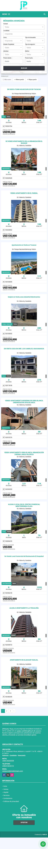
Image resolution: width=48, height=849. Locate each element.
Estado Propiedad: (8, 44)
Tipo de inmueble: (30, 37)
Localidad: (6, 30)
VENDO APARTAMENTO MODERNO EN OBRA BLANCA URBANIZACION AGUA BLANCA (24, 401)
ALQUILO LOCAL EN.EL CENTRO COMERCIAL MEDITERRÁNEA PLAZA (24, 505)
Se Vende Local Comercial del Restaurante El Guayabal (24, 556)
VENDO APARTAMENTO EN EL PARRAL (24, 193)
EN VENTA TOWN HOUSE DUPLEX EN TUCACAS (24, 89)
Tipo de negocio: (30, 44)
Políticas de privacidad (11, 801)
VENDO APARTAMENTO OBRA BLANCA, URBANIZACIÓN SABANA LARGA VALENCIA (24, 453)
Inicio (5, 786)
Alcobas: (5, 51)
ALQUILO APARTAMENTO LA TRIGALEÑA (24, 608)
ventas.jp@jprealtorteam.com (12, 771)
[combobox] (24, 27)
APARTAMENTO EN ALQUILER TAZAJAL (24, 660)
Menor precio (20, 79)
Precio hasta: (29, 58)
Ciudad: (5, 24)
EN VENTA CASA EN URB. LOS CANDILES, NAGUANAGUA (24, 349)
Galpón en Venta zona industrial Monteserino (24, 297)
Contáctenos (7, 798)
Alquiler (5, 792)
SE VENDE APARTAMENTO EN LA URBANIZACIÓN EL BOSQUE (24, 142)
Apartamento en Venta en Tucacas (24, 245)
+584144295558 (8, 761)
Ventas (5, 789)
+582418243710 (8, 766)
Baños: (27, 51)
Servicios (6, 795)
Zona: (5, 37)
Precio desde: (7, 58)
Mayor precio (32, 79)
